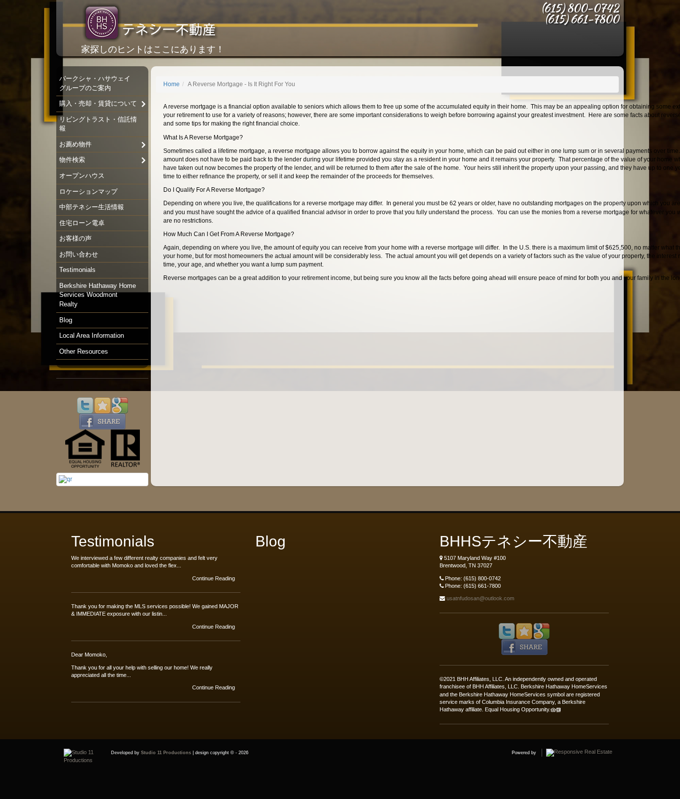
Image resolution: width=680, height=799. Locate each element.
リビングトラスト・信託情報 (98, 124)
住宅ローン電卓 (82, 223)
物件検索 (72, 159)
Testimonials (77, 269)
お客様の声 (75, 238)
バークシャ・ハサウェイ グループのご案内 (94, 83)
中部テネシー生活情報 (91, 207)
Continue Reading (214, 578)
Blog (65, 320)
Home (171, 84)
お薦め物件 (75, 144)
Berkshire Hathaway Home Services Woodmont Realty (97, 295)
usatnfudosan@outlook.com (480, 598)
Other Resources (83, 351)
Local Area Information (91, 335)
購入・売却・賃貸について (98, 103)
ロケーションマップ (88, 191)
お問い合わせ (78, 254)
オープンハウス (82, 175)
